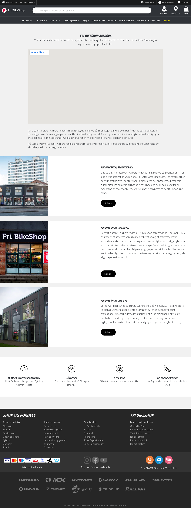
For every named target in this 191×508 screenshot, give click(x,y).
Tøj (85, 20)
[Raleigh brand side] (135, 489)
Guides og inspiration (94, 443)
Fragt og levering (51, 436)
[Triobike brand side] (109, 489)
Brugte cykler (9, 433)
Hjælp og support (52, 422)
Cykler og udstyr (11, 422)
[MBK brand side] (56, 480)
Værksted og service (140, 433)
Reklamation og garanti (54, 440)
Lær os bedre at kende (142, 422)
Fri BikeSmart (126, 20)
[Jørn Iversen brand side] (162, 489)
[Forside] (12, 10)
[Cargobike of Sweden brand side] (82, 489)
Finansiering (89, 436)
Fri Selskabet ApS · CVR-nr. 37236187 (159, 467)
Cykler (41, 20)
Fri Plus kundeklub (92, 426)
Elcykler (27, 20)
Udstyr (54, 20)
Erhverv (141, 20)
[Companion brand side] (29, 489)
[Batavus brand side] (29, 480)
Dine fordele (90, 422)
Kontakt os (48, 447)
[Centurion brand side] (162, 480)
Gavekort (7, 443)
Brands (112, 20)
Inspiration (98, 20)
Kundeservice (49, 426)
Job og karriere (137, 436)
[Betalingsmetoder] (28, 460)
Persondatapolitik (138, 440)
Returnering (48, 443)
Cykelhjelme (70, 20)
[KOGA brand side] (135, 480)
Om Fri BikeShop (138, 426)
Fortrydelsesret (50, 433)
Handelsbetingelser (52, 429)
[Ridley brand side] (56, 489)
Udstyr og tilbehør (11, 436)
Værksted (154, 20)
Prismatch (88, 433)
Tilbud (166, 20)
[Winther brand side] (82, 480)
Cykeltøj (6, 440)
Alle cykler (7, 426)
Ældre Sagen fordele (93, 440)
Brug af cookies (137, 443)
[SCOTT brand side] (109, 480)
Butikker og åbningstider (142, 429)
